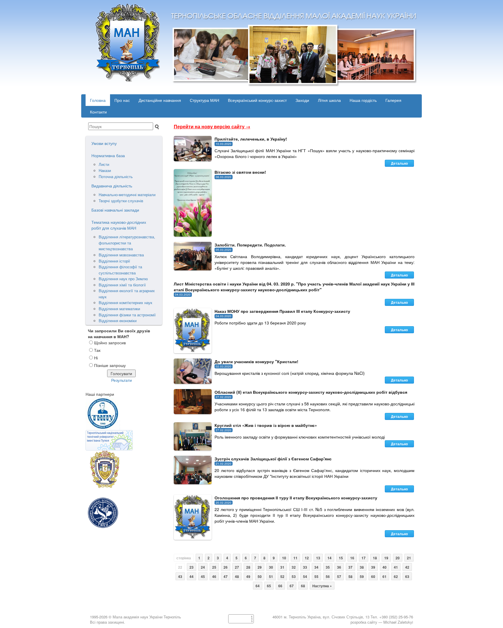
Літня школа (329, 100)
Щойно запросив (110, 342)
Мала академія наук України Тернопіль (147, 617)
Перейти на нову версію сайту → (212, 126)
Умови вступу (104, 143)
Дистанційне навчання (160, 100)
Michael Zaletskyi (398, 622)
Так (97, 350)
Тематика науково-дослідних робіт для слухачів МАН (118, 225)
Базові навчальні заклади (115, 210)
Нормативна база (108, 155)
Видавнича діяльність (111, 186)
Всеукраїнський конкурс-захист (257, 100)
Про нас (122, 100)
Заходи (302, 100)
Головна (98, 100)
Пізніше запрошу (110, 365)
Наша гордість (363, 100)
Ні (96, 358)
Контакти (98, 112)
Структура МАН (204, 100)
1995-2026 (98, 617)
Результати (121, 380)
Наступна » (322, 585)
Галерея (393, 100)
